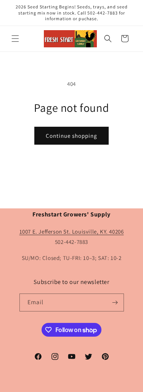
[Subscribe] (115, 302)
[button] (15, 38)
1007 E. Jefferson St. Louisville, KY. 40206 (71, 231)
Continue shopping (71, 135)
